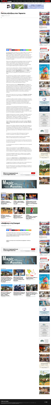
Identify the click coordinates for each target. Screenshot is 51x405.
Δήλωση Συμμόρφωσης (19, 402)
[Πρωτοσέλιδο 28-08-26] (44, 18)
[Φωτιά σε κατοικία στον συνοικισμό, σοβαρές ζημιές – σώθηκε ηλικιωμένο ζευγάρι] (7, 287)
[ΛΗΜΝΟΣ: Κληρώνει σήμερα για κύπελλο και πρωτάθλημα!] (7, 196)
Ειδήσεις (4, 276)
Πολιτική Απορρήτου (13, 402)
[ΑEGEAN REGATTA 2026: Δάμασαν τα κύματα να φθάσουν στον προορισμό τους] (32, 196)
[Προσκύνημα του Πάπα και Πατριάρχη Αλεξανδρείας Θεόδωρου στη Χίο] (19, 287)
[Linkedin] (21, 50)
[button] (42, 1)
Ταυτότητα (2, 402)
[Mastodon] (24, 50)
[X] (13, 50)
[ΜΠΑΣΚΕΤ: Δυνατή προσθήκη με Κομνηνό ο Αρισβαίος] (7, 210)
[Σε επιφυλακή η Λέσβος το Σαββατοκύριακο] (32, 272)
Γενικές (2, 276)
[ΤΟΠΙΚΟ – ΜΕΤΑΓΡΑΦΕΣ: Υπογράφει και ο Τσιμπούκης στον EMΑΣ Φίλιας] (32, 210)
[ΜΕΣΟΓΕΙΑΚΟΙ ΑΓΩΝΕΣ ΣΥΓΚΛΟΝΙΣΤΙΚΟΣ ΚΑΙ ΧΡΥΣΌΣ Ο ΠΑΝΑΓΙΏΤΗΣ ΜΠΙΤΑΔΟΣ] (19, 272)
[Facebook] (7, 50)
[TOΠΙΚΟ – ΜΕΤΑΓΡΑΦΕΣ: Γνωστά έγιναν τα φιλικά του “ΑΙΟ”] (19, 196)
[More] (30, 50)
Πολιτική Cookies (9, 402)
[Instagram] (10, 50)
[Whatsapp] (27, 50)
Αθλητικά (2, 200)
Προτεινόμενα (6, 276)
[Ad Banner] (19, 184)
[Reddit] (19, 50)
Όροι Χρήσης (5, 402)
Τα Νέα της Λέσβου (4, 401)
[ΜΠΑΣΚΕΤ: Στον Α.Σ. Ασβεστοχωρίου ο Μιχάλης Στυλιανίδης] (19, 210)
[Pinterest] (16, 50)
